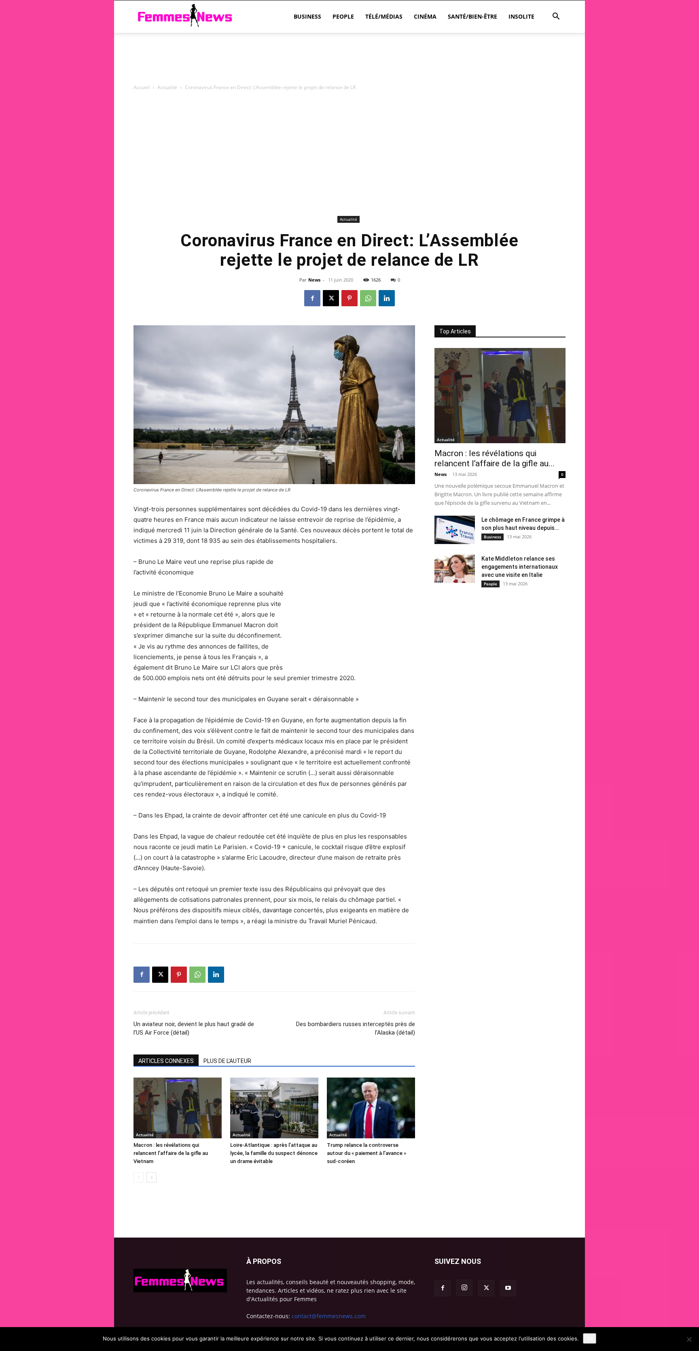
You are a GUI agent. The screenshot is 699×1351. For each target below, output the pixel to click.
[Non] (689, 1339)
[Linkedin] (387, 298)
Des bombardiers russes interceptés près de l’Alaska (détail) (355, 1028)
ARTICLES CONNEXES (166, 1061)
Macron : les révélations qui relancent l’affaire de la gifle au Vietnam (170, 1153)
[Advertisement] (349, 61)
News (314, 280)
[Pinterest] (349, 298)
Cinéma (425, 16)
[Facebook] (312, 298)
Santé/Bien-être (472, 16)
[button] (556, 17)
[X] (331, 298)
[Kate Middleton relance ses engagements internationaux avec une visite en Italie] (454, 569)
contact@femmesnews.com (329, 1316)
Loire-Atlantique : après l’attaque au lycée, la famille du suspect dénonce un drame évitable (274, 1153)
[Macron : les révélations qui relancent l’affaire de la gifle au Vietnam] (177, 1108)
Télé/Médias (383, 16)
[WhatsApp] (368, 298)
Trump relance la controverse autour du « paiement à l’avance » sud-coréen (366, 1153)
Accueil (141, 87)
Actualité (167, 87)
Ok (589, 1338)
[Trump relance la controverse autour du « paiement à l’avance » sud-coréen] (371, 1108)
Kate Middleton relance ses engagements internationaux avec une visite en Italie (519, 566)
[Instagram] (464, 1288)
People (343, 16)
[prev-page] (138, 1177)
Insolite (521, 16)
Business (307, 16)
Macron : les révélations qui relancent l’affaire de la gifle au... (494, 458)
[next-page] (151, 1177)
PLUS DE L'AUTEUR (227, 1061)
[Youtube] (508, 1288)
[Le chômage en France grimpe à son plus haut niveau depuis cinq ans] (454, 530)
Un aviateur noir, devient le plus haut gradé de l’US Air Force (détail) (193, 1028)
